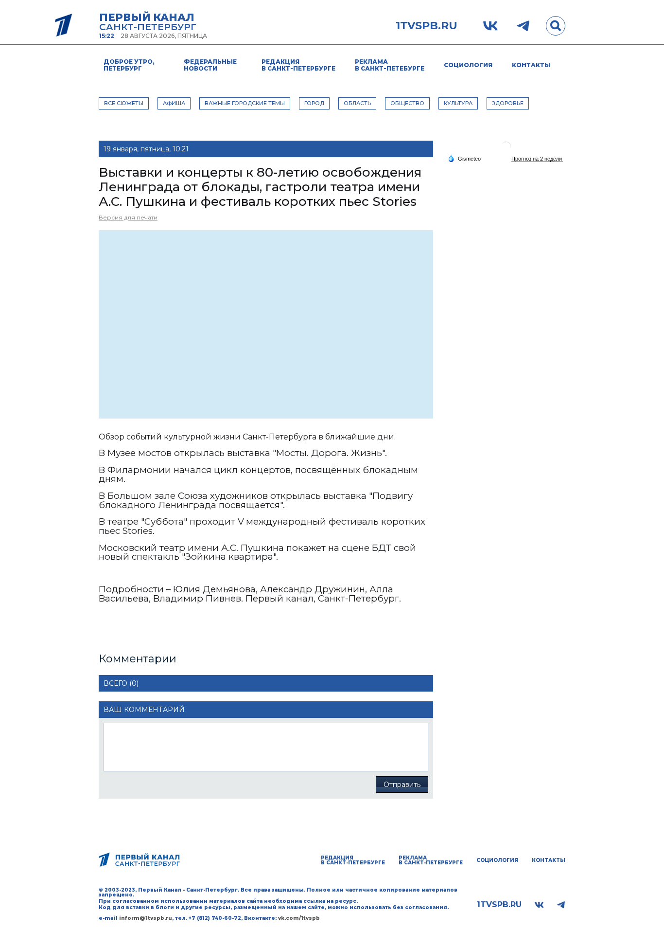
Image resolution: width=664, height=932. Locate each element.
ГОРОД (314, 103)
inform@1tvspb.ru (145, 918)
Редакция (298, 65)
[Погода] (464, 158)
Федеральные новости (210, 65)
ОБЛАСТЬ (357, 103)
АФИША (174, 103)
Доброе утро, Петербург (129, 65)
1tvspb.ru (426, 25)
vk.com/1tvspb (299, 918)
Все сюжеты (123, 103)
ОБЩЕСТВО (407, 103)
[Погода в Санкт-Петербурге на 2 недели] (537, 159)
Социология (468, 65)
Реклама (389, 65)
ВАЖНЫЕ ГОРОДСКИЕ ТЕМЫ (245, 103)
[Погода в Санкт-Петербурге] (506, 150)
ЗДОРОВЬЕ (508, 103)
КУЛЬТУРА (458, 103)
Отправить (402, 784)
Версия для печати (128, 217)
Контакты (531, 65)
